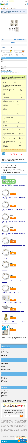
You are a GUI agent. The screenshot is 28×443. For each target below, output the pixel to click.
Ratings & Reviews (5, 395)
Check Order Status (5, 378)
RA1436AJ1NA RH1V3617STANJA (15, 427)
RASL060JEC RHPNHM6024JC (22, 430)
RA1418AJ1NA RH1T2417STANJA (20, 425)
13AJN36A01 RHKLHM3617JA (9, 430)
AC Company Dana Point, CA (9, 167)
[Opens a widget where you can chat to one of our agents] (23, 440)
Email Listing (10, 8)
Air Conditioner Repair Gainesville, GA (11, 163)
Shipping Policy (4, 355)
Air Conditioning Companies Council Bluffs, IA (13, 170)
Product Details (3, 57)
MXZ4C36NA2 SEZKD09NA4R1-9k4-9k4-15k (9, 426)
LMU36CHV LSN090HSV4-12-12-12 (8, 420)
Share (15, 8)
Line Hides (3, 366)
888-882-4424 (3, 380)
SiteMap (23, 436)
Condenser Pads (4, 367)
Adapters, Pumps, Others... (6, 369)
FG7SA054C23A (4, 424)
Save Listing (4, 8)
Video (2, 61)
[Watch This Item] (7, 51)
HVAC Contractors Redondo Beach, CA (12, 169)
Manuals (2, 59)
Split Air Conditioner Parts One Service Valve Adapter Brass (13, 311)
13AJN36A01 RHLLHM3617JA (7, 429)
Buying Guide (3, 393)
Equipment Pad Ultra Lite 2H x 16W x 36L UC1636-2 (11, 302)
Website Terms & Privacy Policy (7, 352)
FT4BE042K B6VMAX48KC (12, 422)
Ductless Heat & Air (5, 392)
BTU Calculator (4, 381)
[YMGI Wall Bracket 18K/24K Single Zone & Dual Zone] (6, 298)
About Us (3, 349)
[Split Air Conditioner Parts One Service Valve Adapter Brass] (6, 317)
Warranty (2, 63)
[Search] (26, 4)
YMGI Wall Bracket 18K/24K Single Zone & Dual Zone (12, 292)
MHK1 (9, 424)
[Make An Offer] (19, 51)
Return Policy (3, 354)
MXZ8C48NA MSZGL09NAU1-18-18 (9, 421)
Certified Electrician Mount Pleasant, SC (12, 172)
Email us (3, 377)
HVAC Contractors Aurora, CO (9, 165)
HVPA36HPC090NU (22, 422)
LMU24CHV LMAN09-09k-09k (17, 424)
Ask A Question (3, 68)
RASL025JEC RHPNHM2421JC (7, 425)
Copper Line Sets (4, 363)
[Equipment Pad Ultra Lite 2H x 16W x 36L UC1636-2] (6, 307)
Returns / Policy (3, 66)
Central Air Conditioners (5, 390)
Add (13, 193)
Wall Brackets (4, 365)
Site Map (3, 396)
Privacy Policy (4, 351)
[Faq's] (2, 4)
